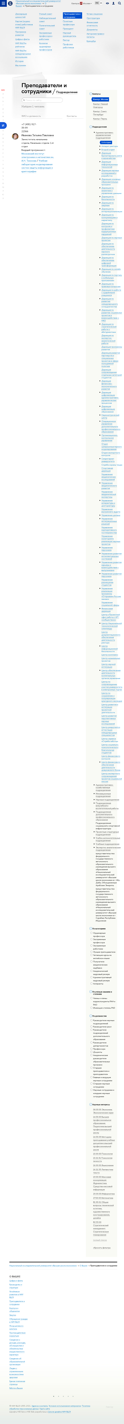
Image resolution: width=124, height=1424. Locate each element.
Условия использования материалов (65, 1406)
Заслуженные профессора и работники (45, 35)
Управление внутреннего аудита (110, 510)
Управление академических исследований (108, 477)
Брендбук (91, 41)
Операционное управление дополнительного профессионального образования (110, 426)
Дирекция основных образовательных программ (111, 182)
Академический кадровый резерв (101, 972)
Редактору (109, 1407)
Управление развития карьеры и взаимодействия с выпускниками (111, 566)
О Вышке (83, 1265)
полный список (100, 1240)
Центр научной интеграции (108, 665)
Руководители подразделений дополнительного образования (101, 1034)
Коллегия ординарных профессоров (45, 46)
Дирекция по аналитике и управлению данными (111, 190)
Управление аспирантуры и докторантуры (108, 503)
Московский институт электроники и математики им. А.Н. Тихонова (37, 157)
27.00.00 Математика (103, 1198)
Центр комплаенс (109, 654)
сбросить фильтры (102, 1247)
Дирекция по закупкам (107, 204)
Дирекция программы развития (111, 348)
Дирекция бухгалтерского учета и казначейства (111, 156)
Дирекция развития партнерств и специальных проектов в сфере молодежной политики (110, 359)
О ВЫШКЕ (14, 1276)
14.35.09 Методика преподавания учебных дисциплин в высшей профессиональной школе (104, 1143)
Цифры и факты (22, 39)
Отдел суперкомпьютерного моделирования (111, 446)
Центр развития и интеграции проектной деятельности (109, 708)
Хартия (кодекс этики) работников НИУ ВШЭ (24, 24)
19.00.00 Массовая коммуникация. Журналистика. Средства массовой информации (102, 1183)
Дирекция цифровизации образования (108, 409)
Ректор (66, 40)
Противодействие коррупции (17, 1334)
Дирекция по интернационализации (111, 210)
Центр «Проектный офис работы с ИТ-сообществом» (110, 617)
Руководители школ (102, 1026)
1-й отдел (106, 142)
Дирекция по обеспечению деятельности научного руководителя (108, 249)
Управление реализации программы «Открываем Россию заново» (111, 593)
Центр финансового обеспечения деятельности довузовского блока (110, 766)
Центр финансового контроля (110, 757)
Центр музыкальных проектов (110, 659)
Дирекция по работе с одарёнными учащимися (111, 292)
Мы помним (20, 65)
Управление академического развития (109, 486)
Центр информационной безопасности (109, 649)
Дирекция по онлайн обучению (111, 270)
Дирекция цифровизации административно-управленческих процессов (110, 397)
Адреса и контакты (40, 1406)
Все (3, 90)
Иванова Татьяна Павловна (37, 135)
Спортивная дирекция (107, 469)
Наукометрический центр (110, 416)
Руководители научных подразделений (103, 1022)
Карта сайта (45, 1408)
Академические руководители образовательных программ (101, 1060)
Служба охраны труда (111, 464)
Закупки (12, 1315)
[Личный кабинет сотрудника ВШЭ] (113, 3)
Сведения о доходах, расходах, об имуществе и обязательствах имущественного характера (17, 1347)
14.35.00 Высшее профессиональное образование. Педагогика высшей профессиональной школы (102, 1124)
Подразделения (66, 92)
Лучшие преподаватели (104, 952)
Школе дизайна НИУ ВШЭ (59, 1411)
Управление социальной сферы (110, 603)
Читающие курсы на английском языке (102, 957)
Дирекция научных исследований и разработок (110, 173)
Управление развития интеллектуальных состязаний (111, 556)
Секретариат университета (107, 460)
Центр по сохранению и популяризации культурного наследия (111, 697)
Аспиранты (98, 983)
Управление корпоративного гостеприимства (109, 530)
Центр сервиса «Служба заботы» (109, 740)
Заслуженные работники (99, 947)
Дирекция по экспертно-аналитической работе (108, 339)
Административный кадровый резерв (102, 979)
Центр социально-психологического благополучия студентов (110, 748)
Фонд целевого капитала (16, 1327)
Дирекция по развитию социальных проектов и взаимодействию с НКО (111, 315)
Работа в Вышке (16, 1388)
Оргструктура (93, 18)
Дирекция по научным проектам (111, 239)
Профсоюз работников (68, 46)
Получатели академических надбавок (100, 964)
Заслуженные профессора (99, 941)
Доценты (97, 1052)
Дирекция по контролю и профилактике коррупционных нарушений (108, 228)
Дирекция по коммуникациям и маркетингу (109, 217)
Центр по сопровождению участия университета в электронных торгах (111, 685)
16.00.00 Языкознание (103, 1165)
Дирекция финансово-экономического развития (109, 384)
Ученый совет (45, 13)
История (19, 61)
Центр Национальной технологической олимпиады (111, 626)
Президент (68, 28)
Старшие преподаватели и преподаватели (101, 1070)
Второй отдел (108, 149)
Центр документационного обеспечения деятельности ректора (110, 637)
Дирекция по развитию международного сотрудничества (109, 302)
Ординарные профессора (99, 934)
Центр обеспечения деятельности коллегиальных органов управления (111, 674)
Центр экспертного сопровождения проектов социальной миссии (111, 777)
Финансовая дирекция (107, 610)
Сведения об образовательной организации (17, 1361)
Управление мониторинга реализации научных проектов (110, 540)
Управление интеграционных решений (109, 521)
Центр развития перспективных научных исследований (109, 719)
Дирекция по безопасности (108, 198)
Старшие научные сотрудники (101, 1085)
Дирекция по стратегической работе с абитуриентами (108, 328)
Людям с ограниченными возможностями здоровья (16, 1372)
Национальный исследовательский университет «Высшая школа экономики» (43, 1265)
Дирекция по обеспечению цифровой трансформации (108, 261)
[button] (53, 1396)
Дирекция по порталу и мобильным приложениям (111, 278)
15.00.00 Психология (103, 1153)
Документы (92, 29)
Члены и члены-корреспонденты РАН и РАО (104, 1001)
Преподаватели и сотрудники (17, 1303)
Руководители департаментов (100, 1044)
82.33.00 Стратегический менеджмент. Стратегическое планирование (101, 1228)
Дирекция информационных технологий (109, 164)
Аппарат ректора (109, 146)
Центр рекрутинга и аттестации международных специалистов (110, 731)
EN (101, 3)
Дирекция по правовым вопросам (111, 285)
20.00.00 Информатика (104, 1193)
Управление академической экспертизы (108, 494)
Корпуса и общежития (14, 1309)
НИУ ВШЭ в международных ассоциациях (23, 53)
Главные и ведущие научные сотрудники (102, 1079)
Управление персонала (107, 548)
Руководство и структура (15, 1286)
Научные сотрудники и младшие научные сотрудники (103, 1093)
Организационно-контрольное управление (109, 438)
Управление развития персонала (111, 575)
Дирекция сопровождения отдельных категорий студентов (111, 373)
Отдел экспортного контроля (110, 454)
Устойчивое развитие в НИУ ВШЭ (16, 1294)
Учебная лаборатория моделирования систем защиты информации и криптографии (37, 166)
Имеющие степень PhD (104, 1007)
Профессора (99, 1049)
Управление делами (110, 515)
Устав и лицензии (95, 13)
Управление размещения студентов (107, 582)
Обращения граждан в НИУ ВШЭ (18, 1320)
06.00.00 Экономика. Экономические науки (103, 1111)
